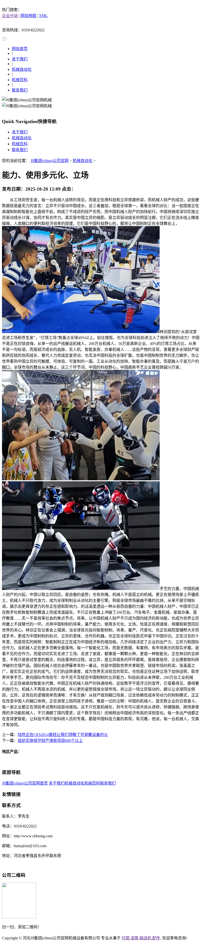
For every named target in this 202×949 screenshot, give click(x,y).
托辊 (126, 938)
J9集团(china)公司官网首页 (25, 783)
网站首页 (20, 49)
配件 (156, 938)
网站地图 (28, 16)
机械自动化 (22, 69)
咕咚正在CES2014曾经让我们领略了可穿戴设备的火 (63, 735)
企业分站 (10, 16)
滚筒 (134, 938)
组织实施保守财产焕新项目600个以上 (50, 740)
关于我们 (20, 59)
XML (43, 16)
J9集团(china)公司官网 (49, 161)
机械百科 (20, 80)
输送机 (145, 938)
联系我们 (20, 90)
